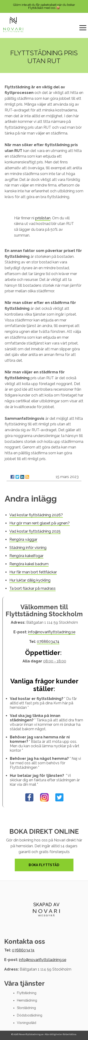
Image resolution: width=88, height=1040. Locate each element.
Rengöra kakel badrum (29, 564)
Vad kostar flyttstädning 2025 (35, 531)
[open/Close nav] (82, 28)
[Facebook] (12, 477)
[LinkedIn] (22, 477)
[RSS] (27, 477)
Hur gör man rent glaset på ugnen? (39, 523)
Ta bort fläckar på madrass (32, 588)
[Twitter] (17, 477)
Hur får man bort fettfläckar (33, 572)
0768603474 (48, 641)
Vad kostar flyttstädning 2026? (36, 515)
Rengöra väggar (23, 539)
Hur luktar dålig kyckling (29, 580)
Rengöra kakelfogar (26, 556)
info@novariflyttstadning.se (51, 632)
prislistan (42, 218)
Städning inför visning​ (27, 547)
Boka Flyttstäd (44, 865)
